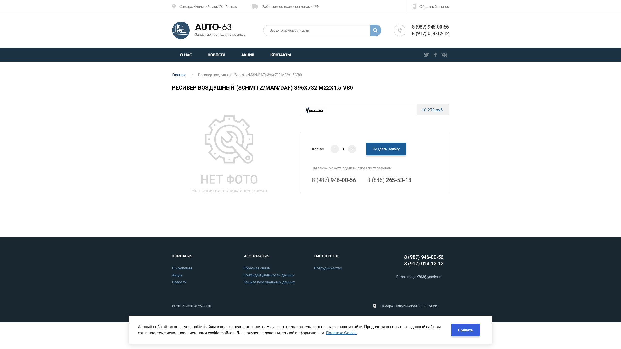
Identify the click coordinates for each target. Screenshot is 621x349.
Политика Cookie (341, 333)
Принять (465, 330)
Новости (216, 55)
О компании (182, 268)
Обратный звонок (434, 6)
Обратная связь (256, 268)
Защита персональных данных (269, 282)
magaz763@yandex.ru (424, 277)
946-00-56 (334, 180)
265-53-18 (389, 180)
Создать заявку (386, 149)
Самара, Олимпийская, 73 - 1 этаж (208, 6)
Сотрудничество (328, 268)
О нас (186, 55)
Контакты (280, 55)
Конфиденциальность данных (268, 275)
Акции (247, 55)
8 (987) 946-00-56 (430, 27)
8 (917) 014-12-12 (430, 33)
